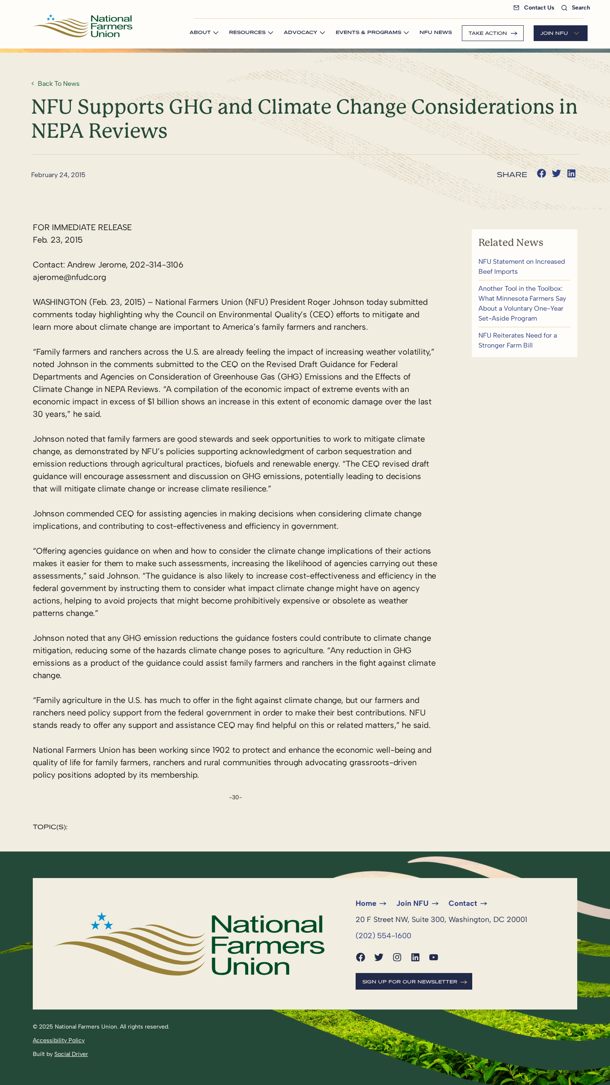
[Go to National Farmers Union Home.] (82, 25)
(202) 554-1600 (383, 935)
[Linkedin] (415, 957)
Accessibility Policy (59, 1040)
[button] (541, 173)
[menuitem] (535, 7)
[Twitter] (379, 957)
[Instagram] (397, 957)
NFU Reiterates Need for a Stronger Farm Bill (524, 340)
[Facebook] (360, 957)
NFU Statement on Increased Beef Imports (524, 267)
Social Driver (71, 1054)
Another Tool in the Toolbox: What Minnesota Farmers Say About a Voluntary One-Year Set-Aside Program (524, 304)
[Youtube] (434, 957)
